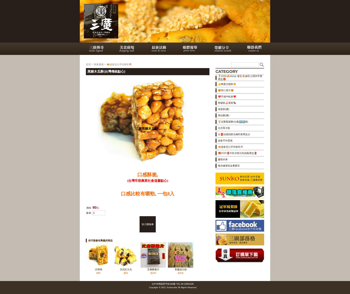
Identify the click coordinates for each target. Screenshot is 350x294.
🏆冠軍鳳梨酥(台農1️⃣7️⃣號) (233, 121)
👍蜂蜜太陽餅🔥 (227, 84)
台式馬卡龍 (224, 128)
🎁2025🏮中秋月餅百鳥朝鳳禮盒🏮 (237, 153)
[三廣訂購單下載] (240, 262)
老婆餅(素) (223, 109)
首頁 (88, 64)
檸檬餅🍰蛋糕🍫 (227, 103)
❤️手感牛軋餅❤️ (227, 96)
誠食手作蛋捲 (225, 140)
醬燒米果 (223, 159)
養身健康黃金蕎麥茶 (229, 165)
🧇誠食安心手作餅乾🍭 (119, 64)
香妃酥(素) (223, 115)
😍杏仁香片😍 (226, 90)
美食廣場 (99, 64)
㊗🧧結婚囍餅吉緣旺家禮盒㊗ (234, 134)
